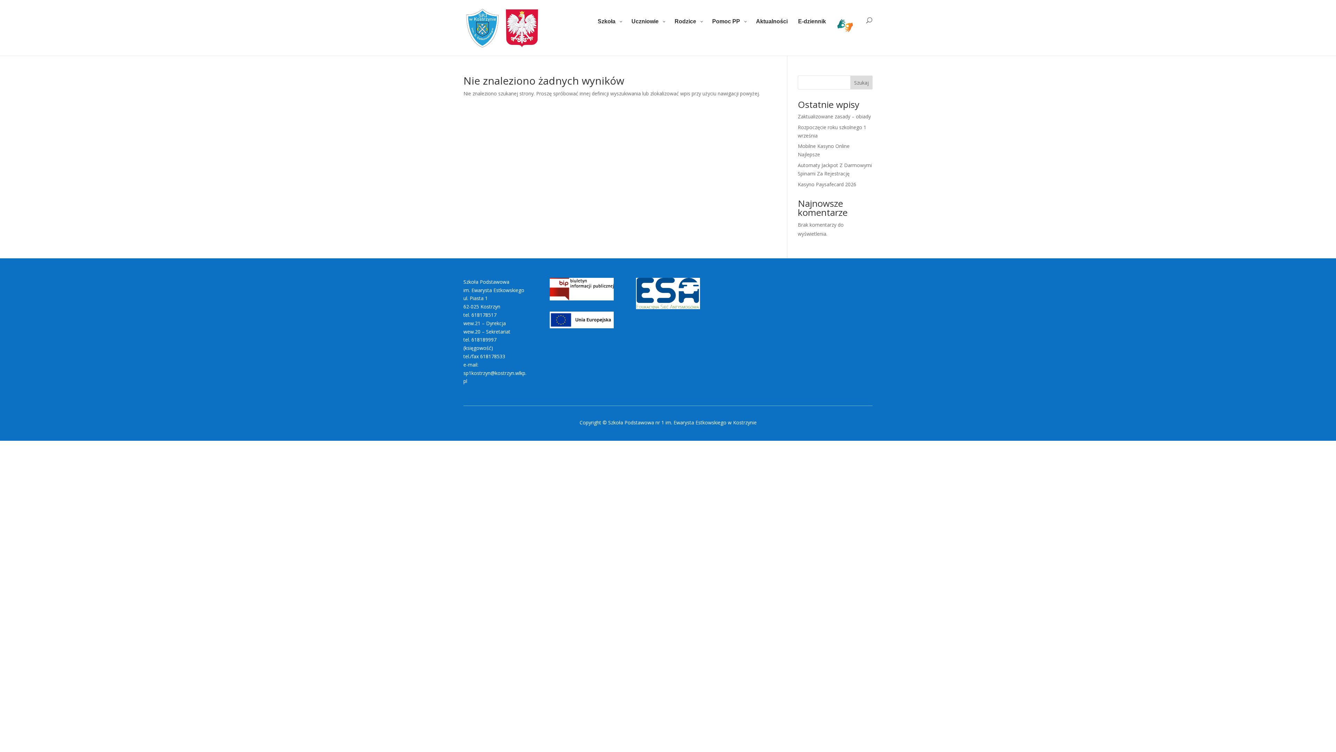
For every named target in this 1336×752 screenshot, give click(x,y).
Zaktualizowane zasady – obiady (834, 116)
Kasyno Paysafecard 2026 (827, 184)
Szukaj (861, 82)
